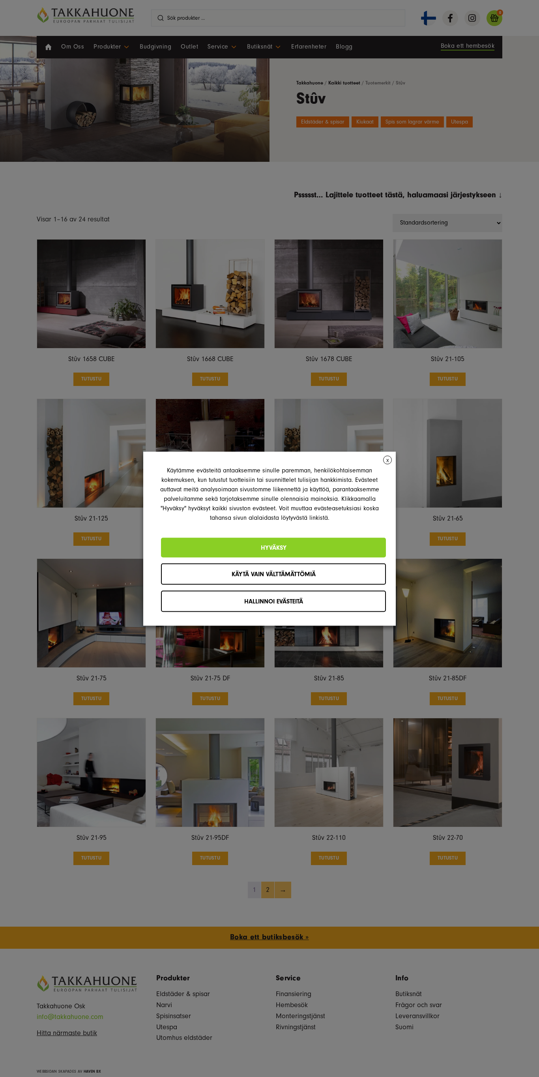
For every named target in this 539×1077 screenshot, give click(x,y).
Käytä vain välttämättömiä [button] (274, 573)
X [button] (387, 460)
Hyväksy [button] (273, 547)
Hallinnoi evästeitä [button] (273, 601)
